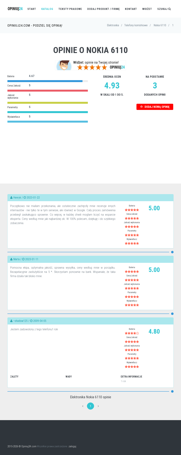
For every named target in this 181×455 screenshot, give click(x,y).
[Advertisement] (90, 148)
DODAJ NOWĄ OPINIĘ (157, 107)
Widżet (147, 9)
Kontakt (131, 9)
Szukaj (162, 9)
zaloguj (72, 446)
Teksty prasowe (70, 9)
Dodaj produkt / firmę (103, 9)
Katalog (47, 9)
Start (31, 9)
